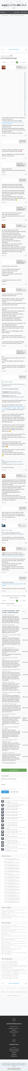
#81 (26, 255)
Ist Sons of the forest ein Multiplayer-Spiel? (13, 841)
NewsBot (6, 859)
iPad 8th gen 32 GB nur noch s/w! (8, 950)
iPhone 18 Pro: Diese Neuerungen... (11, 898)
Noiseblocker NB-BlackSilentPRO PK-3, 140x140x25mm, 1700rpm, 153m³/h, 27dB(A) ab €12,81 (14, 408)
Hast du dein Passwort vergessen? (8, 789)
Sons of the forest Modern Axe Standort (12, 811)
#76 (26, 135)
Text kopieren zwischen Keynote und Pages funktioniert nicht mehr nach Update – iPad (14, 944)
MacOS (14, 1035)
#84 (26, 371)
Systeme (14, 1052)
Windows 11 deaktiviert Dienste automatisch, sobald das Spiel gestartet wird (14, 913)
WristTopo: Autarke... (8, 873)
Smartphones (14, 1056)
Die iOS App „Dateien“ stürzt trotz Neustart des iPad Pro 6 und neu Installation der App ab (14, 939)
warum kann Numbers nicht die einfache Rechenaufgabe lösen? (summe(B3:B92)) (14, 953)
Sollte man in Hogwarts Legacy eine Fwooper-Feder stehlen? (15, 838)
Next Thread (18, 605)
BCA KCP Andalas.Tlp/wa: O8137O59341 (9, 975)
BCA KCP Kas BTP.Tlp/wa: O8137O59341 (9, 977)
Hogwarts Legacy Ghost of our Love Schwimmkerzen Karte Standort (15, 849)
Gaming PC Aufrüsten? (8, 625)
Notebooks (14, 1054)
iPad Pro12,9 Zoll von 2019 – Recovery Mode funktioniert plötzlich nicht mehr (14, 927)
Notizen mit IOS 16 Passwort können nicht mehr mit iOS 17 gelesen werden (14, 932)
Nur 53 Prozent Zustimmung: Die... (11, 901)
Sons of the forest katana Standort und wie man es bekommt (14, 834)
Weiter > (24, 62)
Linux (14, 1033)
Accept (9, 1068)
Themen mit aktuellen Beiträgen (17, 15)
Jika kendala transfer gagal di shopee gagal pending (12, 969)
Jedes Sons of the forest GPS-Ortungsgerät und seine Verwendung (15, 828)
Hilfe (8, 992)
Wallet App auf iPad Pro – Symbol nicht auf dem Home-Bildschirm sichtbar (14, 946)
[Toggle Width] (2, 988)
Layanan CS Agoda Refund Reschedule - (9, 962)
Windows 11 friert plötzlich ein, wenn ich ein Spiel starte (13, 910)
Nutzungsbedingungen (21, 992)
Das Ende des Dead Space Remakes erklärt (13, 831)
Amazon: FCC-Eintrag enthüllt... (10, 895)
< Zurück (3, 62)
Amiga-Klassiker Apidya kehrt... (10, 879)
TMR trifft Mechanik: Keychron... (10, 858)
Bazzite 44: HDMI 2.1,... (9, 861)
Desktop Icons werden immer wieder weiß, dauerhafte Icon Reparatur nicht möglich (14, 917)
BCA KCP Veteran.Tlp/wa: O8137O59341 (9, 964)
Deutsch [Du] (22, 988)
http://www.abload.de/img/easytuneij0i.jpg (12, 556)
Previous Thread (10, 605)
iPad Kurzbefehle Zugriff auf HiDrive (9, 930)
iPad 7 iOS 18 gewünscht (6, 951)
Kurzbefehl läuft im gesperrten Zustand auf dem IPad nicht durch (14, 936)
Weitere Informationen (15, 1068)
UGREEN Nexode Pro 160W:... (10, 892)
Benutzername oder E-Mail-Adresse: (9, 779)
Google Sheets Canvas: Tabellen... (11, 867)
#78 (26, 174)
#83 (26, 345)
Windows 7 (14, 1030)
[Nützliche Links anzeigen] (26, 49)
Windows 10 (11, 1028)
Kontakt (3, 992)
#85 (26, 470)
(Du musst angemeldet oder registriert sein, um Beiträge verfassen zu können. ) (14, 596)
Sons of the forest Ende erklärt (10, 824)
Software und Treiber (14, 1049)
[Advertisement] (14, 32)
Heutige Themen (5, 15)
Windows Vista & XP (14, 1032)
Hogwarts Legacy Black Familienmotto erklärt (13, 817)
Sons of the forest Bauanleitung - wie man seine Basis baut (15, 821)
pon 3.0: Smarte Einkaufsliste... (10, 885)
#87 (26, 519)
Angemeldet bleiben (14, 792)
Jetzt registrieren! (14, 770)
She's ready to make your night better (9, 915)
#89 (26, 572)
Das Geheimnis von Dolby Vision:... (11, 870)
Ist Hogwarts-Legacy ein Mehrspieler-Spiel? (13, 814)
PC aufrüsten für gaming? (9, 704)
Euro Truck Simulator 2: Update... (11, 864)
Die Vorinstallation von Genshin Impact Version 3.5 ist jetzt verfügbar (15, 801)
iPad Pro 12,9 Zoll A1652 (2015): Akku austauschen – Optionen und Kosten (14, 941)
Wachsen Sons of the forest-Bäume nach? (13, 808)
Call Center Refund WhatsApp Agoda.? (9, 961)
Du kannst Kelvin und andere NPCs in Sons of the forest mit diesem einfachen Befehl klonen (14, 805)
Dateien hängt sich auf (6, 934)
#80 (26, 220)
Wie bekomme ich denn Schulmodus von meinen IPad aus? (13, 929)
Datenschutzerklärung (13, 995)
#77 (26, 158)
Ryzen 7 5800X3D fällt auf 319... (10, 882)
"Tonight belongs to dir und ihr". (8, 911)
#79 (26, 202)
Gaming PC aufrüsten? (8, 615)
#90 (26, 591)
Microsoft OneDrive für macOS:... (11, 888)
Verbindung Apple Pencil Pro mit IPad (9, 925)
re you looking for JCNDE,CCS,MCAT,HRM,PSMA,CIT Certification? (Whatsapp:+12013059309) (14, 974)
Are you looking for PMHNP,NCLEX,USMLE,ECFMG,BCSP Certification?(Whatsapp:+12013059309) (14, 971)
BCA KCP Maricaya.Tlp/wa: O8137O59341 (10, 978)
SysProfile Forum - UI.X (11, 988)
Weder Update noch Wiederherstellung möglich (11, 948)
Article (5, 803)
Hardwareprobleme (14, 1051)
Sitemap (12, 992)
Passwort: (3, 784)
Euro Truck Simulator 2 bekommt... (11, 876)
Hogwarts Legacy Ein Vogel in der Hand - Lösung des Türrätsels (15, 845)
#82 (26, 284)
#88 (26, 542)
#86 (26, 502)
